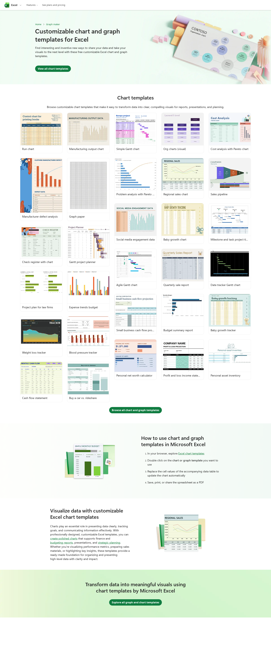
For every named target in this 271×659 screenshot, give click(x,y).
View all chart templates (53, 68)
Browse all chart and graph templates (135, 410)
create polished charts (63, 538)
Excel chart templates (191, 453)
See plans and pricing (53, 4)
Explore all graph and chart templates (135, 602)
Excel (14, 5)
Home (38, 24)
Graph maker (53, 24)
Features (31, 4)
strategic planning (109, 542)
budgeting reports (61, 542)
